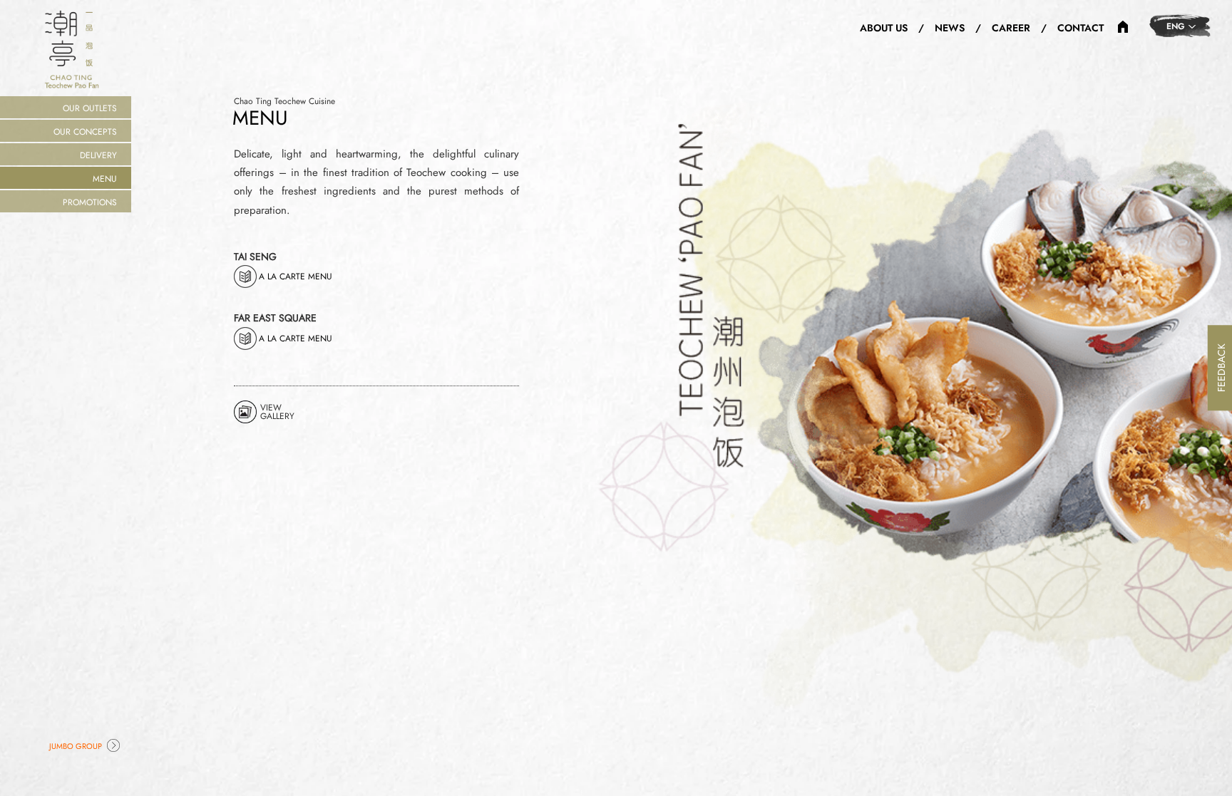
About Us (884, 28)
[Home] (71, 48)
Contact (1080, 28)
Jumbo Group (75, 746)
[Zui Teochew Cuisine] (1123, 26)
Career (1011, 28)
